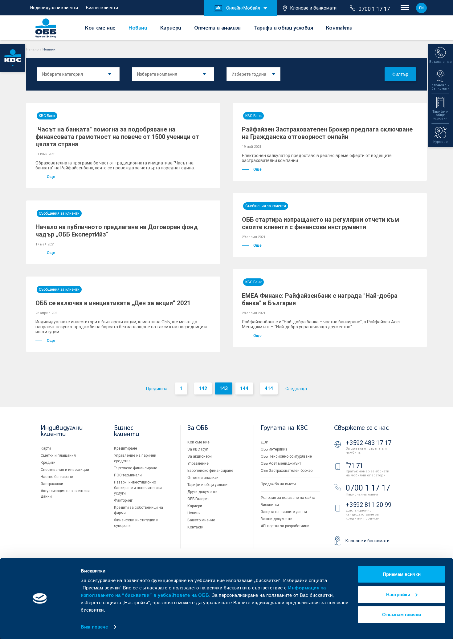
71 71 (354, 465)
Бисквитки (270, 505)
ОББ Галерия (198, 499)
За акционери (199, 456)
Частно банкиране (57, 477)
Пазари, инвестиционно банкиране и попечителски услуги (138, 487)
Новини (138, 28)
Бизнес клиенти (102, 7)
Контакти (339, 28)
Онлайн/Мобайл (243, 8)
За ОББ (197, 428)
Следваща (296, 388)
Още (51, 177)
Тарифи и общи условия (283, 28)
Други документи (202, 492)
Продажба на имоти (278, 484)
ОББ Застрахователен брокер (286, 470)
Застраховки (52, 484)
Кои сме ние (100, 28)
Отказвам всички (401, 614)
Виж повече (94, 626)
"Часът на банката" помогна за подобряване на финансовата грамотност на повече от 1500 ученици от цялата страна (117, 137)
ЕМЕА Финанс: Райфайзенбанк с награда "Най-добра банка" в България (320, 299)
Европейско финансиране (210, 470)
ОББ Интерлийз (274, 449)
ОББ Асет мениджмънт (281, 463)
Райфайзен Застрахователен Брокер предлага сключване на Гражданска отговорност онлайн (327, 133)
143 (223, 388)
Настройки (398, 594)
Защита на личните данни (284, 512)
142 (203, 388)
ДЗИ (264, 442)
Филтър (400, 74)
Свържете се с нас (361, 428)
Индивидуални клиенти (54, 7)
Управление (198, 463)
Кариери (170, 28)
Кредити (48, 462)
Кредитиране (125, 448)
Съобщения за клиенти (59, 213)
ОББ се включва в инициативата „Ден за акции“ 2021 (112, 303)
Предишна (156, 388)
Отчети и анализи (217, 28)
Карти (46, 448)
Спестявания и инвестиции (65, 469)
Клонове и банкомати (313, 8)
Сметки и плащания (58, 455)
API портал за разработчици (285, 526)
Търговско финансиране (135, 468)
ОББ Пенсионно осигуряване (286, 456)
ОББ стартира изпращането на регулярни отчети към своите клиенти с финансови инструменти (320, 223)
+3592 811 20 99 (368, 504)
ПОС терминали (128, 475)
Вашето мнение (201, 520)
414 (269, 388)
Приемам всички (402, 574)
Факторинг (123, 500)
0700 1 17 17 (374, 9)
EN (421, 8)
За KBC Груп (197, 449)
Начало (32, 49)
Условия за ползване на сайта (288, 497)
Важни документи (276, 519)
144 (244, 388)
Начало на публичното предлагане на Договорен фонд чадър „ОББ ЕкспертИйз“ (116, 230)
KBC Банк (47, 116)
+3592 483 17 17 (368, 443)
